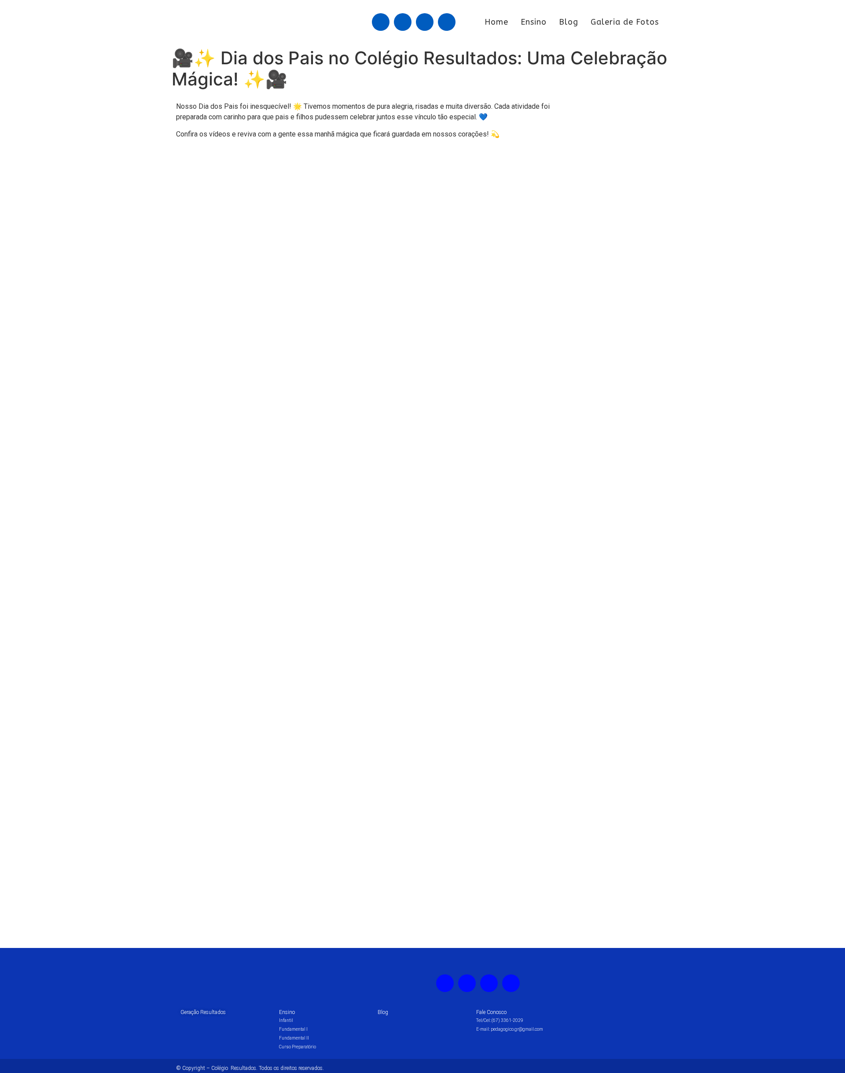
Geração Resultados (203, 1012)
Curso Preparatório (297, 1046)
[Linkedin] (447, 22)
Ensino (534, 22)
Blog (568, 22)
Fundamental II (294, 1038)
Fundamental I (293, 1029)
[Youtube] (425, 22)
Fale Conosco (491, 1012)
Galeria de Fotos (625, 22)
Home (496, 22)
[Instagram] (402, 22)
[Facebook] (380, 22)
